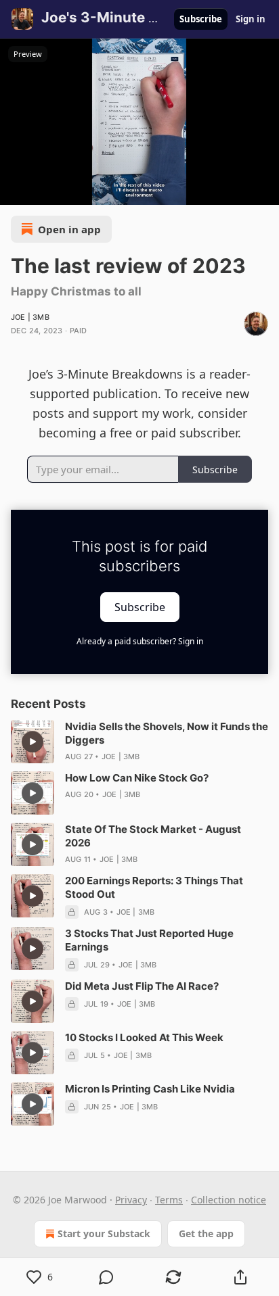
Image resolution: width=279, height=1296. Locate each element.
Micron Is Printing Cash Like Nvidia (150, 1088)
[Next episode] (45, 190)
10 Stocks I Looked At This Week (144, 1037)
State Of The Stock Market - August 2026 (153, 836)
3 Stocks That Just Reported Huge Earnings (149, 940)
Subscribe (200, 19)
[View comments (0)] (106, 1277)
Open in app (69, 229)
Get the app (206, 1233)
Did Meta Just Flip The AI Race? (142, 986)
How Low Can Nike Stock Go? (137, 777)
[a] (32, 741)
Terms (169, 1199)
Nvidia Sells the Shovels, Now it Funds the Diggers (166, 733)
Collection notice (228, 1199)
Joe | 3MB (30, 317)
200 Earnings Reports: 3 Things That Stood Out (154, 887)
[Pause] (15, 190)
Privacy (131, 1199)
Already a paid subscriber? (140, 641)
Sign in (250, 19)
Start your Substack (104, 1233)
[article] (139, 741)
